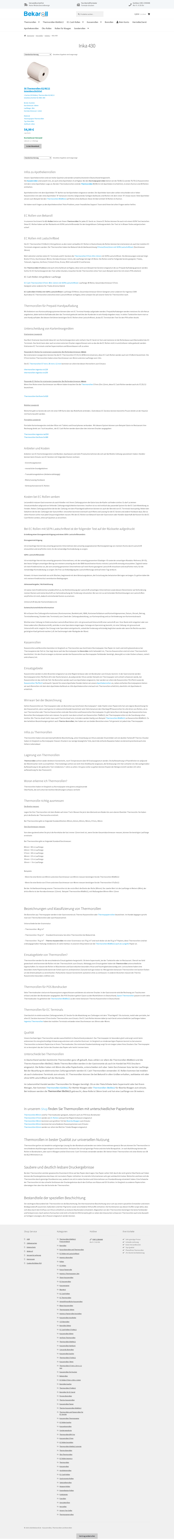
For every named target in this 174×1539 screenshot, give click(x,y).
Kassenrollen (92, 22)
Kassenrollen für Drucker (68, 1372)
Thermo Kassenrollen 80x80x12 (70, 1408)
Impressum (31, 1259)
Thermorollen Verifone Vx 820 (36, 396)
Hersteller (39, 36)
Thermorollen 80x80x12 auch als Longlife (112, 944)
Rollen (62, 1261)
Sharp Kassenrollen (66, 1277)
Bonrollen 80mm (65, 1326)
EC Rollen (54, 1118)
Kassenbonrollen (65, 1426)
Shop (44, 1109)
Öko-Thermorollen (66, 1454)
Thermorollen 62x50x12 (57, 1087)
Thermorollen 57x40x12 (68, 1388)
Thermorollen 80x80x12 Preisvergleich (68, 1240)
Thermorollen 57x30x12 (68, 1358)
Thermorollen (30, 22)
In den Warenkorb (32, 146)
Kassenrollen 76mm (66, 1362)
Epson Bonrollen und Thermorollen (72, 1250)
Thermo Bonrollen (66, 1450)
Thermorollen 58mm (32, 1121)
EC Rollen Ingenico (66, 1458)
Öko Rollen (46, 28)
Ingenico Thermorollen (33, 1021)
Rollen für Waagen (63, 28)
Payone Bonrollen (66, 1396)
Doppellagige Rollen (67, 1490)
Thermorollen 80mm (32, 1115)
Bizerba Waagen (73, 1121)
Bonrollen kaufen (65, 1384)
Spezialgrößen (65, 1502)
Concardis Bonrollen (67, 1350)
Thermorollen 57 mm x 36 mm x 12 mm (45, 363)
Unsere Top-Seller (66, 1510)
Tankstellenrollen (66, 1482)
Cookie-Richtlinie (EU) (34, 1263)
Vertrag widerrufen (87, 1536)
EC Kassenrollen (65, 1281)
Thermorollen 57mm (32, 1118)
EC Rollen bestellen (66, 1442)
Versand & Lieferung (34, 1255)
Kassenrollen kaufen (67, 1354)
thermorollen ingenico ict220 (36, 369)
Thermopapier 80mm (67, 1310)
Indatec (47, 36)
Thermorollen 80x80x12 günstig (70, 1446)
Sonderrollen (79, 28)
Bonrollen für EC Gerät (67, 1392)
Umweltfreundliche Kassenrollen (71, 1301)
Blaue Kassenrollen (66, 1305)
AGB (28, 1239)
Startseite (30, 36)
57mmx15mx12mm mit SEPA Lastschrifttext (115, 247)
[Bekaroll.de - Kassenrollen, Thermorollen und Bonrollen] (47, 13)
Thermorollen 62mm (32, 1127)
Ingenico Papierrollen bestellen (71, 1314)
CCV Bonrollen (64, 1322)
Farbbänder (64, 1494)
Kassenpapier (64, 1285)
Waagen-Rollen (65, 1486)
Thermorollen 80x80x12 (53, 22)
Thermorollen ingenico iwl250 (36, 434)
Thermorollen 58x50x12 (104, 1087)
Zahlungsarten (32, 1243)
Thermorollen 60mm (32, 1124)
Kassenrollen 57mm (66, 1438)
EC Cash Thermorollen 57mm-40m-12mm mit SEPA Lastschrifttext (51, 283)
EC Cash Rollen (65, 1294)
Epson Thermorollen (125, 995)
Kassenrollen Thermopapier (69, 1418)
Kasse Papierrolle (66, 1270)
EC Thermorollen (65, 1298)
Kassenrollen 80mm (66, 1334)
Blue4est (63, 1290)
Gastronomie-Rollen (67, 1478)
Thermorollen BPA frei (67, 1434)
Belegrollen (64, 1376)
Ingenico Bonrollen (66, 1257)
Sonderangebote (66, 1430)
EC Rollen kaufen (65, 1422)
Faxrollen (63, 1498)
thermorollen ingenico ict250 (36, 372)
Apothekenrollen (31, 28)
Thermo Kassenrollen (67, 1400)
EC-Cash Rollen (73, 22)
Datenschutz (31, 1247)
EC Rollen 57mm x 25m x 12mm (70, 1380)
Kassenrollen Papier (67, 1404)
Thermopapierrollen (106, 914)
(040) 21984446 (97, 1239)
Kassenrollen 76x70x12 (33, 683)
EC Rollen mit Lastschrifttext (69, 1254)
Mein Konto (123, 22)
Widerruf (30, 1251)
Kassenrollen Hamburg (68, 1346)
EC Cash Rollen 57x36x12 (68, 1330)
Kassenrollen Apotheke (68, 1318)
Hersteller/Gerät (139, 22)
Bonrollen (109, 22)
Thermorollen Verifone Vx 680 (36, 437)
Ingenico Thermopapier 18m (69, 1274)
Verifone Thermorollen (67, 1338)
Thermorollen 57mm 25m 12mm (87, 256)
